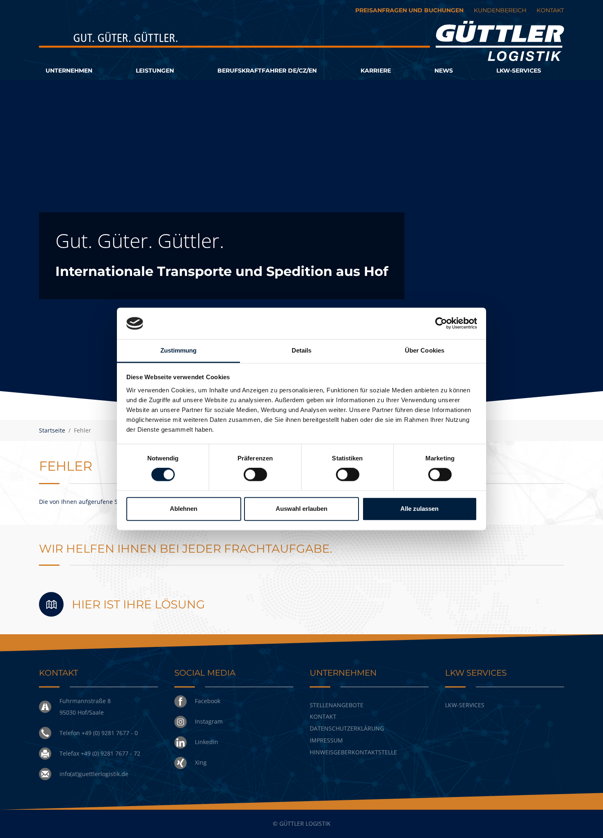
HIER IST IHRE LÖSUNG (138, 604)
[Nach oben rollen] (586, 821)
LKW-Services (464, 705)
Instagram (209, 721)
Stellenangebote (336, 705)
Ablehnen (183, 508)
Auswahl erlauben (301, 508)
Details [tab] (302, 350)
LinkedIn (206, 742)
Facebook (207, 701)
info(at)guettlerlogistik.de (93, 774)
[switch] (255, 474)
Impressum (326, 740)
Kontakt (323, 716)
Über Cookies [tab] (424, 350)
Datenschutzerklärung (347, 728)
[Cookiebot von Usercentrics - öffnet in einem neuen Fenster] (441, 323)
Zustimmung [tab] (178, 350)
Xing (201, 762)
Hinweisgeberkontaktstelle (353, 752)
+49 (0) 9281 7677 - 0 (110, 733)
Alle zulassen (419, 508)
